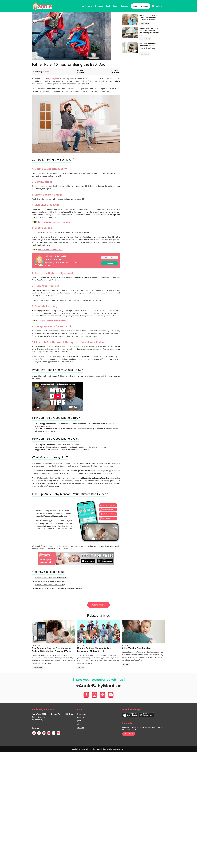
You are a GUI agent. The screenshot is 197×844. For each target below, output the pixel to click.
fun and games (53, 78)
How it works (86, 6)
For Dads (81, 667)
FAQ (108, 6)
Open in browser (140, 6)
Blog (115, 6)
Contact (124, 6)
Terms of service (116, 749)
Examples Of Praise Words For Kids (52, 320)
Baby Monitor (144, 24)
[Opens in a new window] (130, 714)
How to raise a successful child (50, 250)
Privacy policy (106, 749)
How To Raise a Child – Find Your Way (50, 585)
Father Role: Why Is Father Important (50, 581)
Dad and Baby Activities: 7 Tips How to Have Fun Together (58, 588)
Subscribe (109, 263)
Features (99, 6)
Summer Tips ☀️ (145, 39)
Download (129, 734)
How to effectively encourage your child (54, 222)
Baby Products (37, 667)
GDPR (123, 749)
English (158, 6)
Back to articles (98, 605)
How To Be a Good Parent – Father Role (51, 578)
